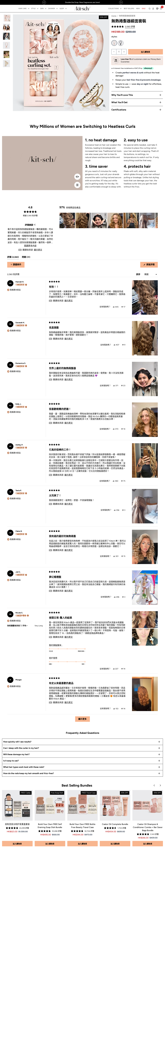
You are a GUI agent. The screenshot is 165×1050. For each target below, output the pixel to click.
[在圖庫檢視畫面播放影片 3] (6, 36)
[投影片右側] (121, 2)
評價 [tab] (13, 258)
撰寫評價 (151, 265)
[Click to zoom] (104, 106)
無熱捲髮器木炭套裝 (120, 43)
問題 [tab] (26, 258)
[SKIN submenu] (45, 8)
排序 (138, 274)
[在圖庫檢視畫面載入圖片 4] (6, 45)
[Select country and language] (157, 8)
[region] (82, 2)
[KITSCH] (82, 8)
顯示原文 (38, 250)
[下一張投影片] (156, 220)
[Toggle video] (77, 185)
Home (113, 16)
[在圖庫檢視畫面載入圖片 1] (6, 18)
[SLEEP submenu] (66, 8)
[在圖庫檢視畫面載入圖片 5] (6, 54)
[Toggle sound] (77, 177)
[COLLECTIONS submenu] (120, 8)
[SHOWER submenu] (57, 8)
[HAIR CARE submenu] (28, 8)
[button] (123, 26)
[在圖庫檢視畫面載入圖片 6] (6, 63)
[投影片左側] (44, 2)
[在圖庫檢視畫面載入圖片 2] (6, 27)
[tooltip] (35, 225)
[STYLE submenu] (37, 8)
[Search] (149, 8)
